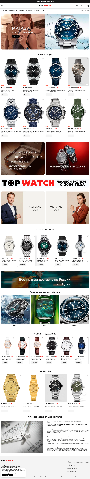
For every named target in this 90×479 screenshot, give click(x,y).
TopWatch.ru (85, 429)
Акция (42, 10)
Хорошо (7, 475)
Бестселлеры (45, 54)
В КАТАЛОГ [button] (15, 36)
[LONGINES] (74, 309)
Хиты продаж (36, 10)
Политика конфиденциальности (52, 476)
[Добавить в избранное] (20, 58)
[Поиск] (77, 6)
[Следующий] (84, 250)
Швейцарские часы (12, 10)
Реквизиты (36, 476)
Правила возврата (29, 476)
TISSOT (15, 325)
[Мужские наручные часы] (23, 207)
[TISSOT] (15, 309)
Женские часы (29, 10)
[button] (81, 6)
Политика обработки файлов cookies (69, 476)
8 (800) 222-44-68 (71, 465)
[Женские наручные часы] (67, 207)
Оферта (42, 476)
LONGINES (74, 325)
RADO (44, 325)
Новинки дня (45, 371)
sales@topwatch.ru (71, 471)
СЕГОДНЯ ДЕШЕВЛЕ (45, 334)
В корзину (4, 94)
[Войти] (84, 6)
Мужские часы (21, 10)
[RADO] (45, 309)
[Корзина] (88, 6)
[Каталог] (2, 6)
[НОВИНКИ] (67, 158)
